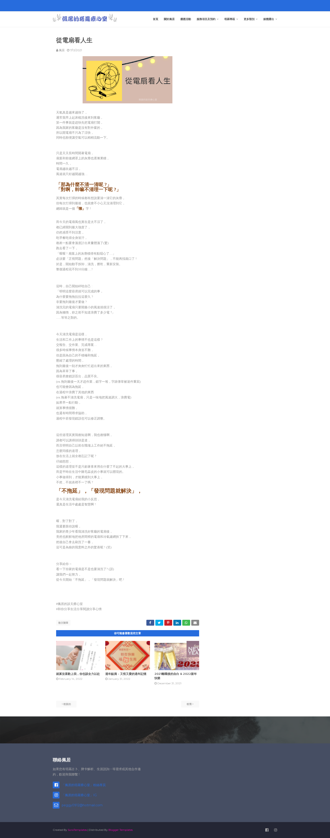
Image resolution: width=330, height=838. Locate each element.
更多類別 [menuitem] (249, 19)
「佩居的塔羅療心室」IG (79, 795)
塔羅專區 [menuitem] (229, 19)
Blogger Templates (120, 829)
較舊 (189, 704)
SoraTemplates (77, 829)
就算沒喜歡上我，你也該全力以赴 (78, 674)
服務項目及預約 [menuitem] (206, 19)
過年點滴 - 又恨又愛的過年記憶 (125, 674)
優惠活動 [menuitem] (185, 19)
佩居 (62, 50)
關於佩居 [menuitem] (169, 19)
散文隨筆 (63, 622)
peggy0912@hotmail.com (82, 805)
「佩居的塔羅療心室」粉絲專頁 (84, 785)
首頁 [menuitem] (155, 19)
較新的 (67, 704)
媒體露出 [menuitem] (268, 19)
